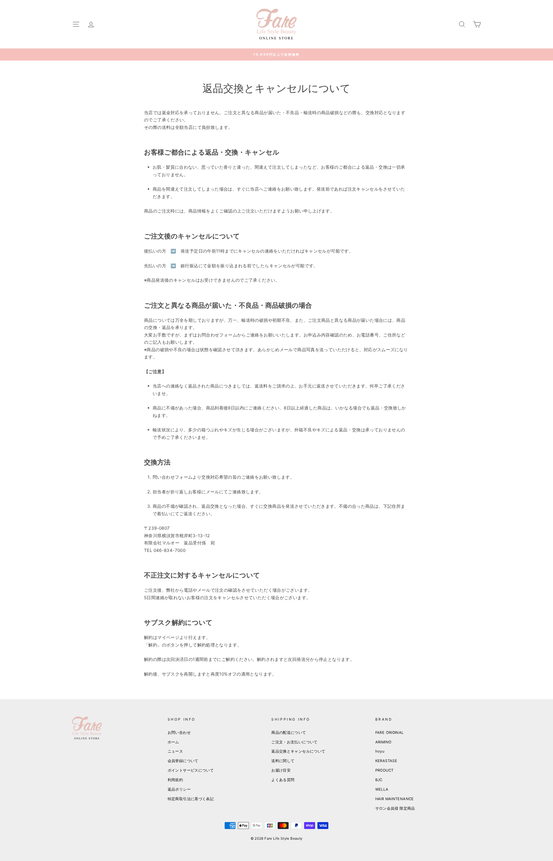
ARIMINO (383, 742)
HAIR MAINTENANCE (394, 799)
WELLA (382, 789)
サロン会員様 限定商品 (395, 808)
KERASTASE (386, 761)
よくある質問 (282, 780)
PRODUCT (384, 770)
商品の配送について (288, 732)
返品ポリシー (179, 789)
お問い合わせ (179, 732)
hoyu (380, 751)
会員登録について (183, 761)
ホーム (173, 742)
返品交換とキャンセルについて (298, 751)
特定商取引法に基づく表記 (191, 799)
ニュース (175, 751)
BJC (378, 780)
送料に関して (282, 761)
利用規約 (175, 780)
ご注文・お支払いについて (294, 742)
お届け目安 (281, 770)
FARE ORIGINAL (389, 732)
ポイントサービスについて (191, 770)
